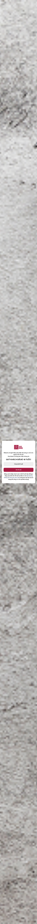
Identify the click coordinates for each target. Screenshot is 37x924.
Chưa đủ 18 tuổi (18, 464)
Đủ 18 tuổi (18, 470)
